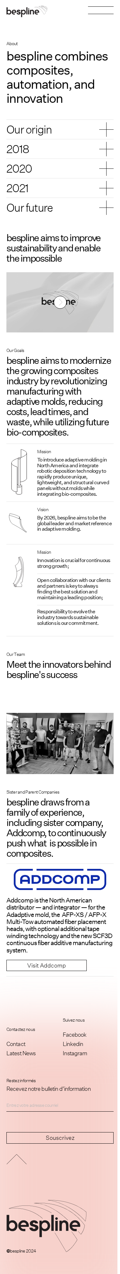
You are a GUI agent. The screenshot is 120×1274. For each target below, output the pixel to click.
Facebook (75, 1034)
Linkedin (73, 1044)
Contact (15, 1044)
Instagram (75, 1053)
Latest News (21, 1053)
